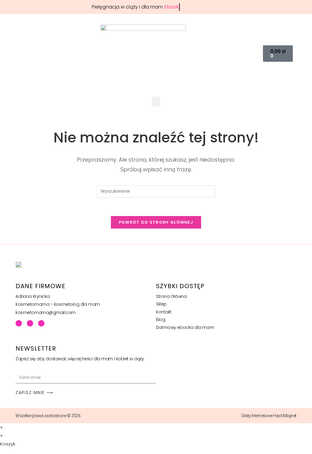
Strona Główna (171, 296)
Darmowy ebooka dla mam (185, 327)
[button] (255, 54)
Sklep (161, 304)
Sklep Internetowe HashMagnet (268, 415)
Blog (160, 319)
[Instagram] (41, 323)
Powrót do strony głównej (156, 222)
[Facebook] (19, 323)
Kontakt (164, 312)
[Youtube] (30, 323)
